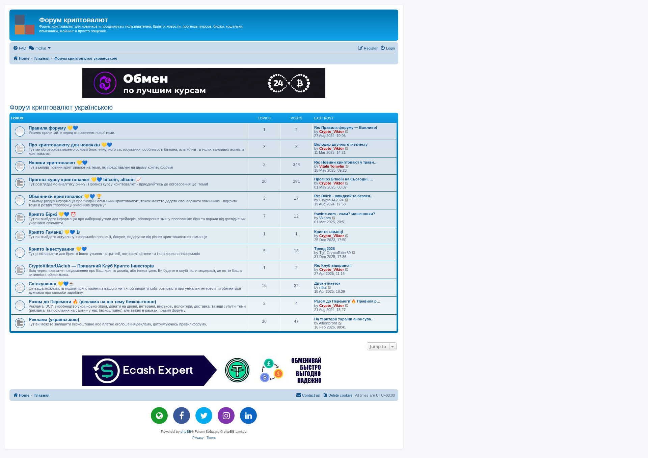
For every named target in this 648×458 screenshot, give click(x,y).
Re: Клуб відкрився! (333, 265)
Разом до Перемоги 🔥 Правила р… (347, 301)
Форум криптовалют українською (61, 107)
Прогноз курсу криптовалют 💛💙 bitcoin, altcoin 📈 (85, 179)
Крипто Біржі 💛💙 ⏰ (52, 214)
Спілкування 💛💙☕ (51, 283)
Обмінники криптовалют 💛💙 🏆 (65, 196)
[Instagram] (226, 415)
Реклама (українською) (54, 319)
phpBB (186, 431)
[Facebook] (181, 415)
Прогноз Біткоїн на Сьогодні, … (343, 179)
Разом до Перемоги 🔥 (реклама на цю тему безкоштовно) (92, 301)
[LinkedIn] (248, 415)
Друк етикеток (327, 283)
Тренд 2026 (324, 249)
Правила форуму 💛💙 (53, 128)
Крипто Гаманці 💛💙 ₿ (54, 232)
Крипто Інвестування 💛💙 (58, 249)
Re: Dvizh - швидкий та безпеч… (344, 196)
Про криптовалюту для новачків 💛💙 (70, 144)
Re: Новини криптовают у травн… (346, 162)
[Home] (25, 23)
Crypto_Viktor (331, 132)
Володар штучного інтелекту (341, 144)
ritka (322, 287)
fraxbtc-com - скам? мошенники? (344, 214)
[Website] (159, 415)
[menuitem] (19, 48)
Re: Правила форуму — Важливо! (345, 127)
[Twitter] (203, 415)
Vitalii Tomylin (331, 166)
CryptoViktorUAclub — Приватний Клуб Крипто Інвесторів (91, 265)
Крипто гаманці (328, 232)
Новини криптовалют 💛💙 (58, 162)
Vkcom (325, 218)
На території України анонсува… (344, 319)
